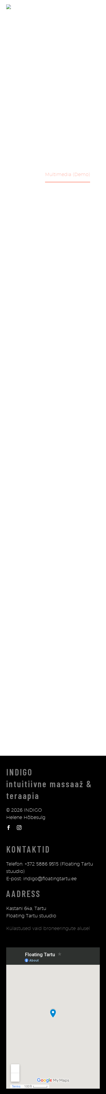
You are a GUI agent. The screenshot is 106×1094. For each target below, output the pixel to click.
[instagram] (19, 827)
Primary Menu (94, 6)
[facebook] (8, 827)
